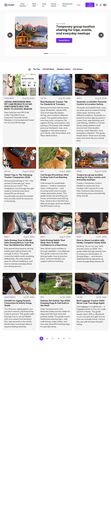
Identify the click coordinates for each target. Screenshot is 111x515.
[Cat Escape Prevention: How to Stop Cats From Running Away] (55, 158)
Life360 (79, 171)
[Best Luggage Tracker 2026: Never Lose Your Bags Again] (91, 283)
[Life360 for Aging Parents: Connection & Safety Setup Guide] (19, 283)
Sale (78, 5)
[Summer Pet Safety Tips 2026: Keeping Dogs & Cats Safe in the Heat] (55, 283)
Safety (79, 98)
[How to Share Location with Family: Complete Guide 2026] (91, 223)
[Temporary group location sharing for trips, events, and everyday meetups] (91, 158)
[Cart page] (96, 4)
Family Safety (53, 5)
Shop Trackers (22, 5)
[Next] (69, 338)
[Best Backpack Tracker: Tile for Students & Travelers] (55, 85)
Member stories (63, 69)
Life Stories (78, 69)
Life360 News (48, 69)
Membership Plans (67, 5)
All (29, 69)
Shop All (44, 5)
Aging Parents (9, 297)
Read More (64, 40)
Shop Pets (34, 5)
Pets (42, 171)
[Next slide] (101, 35)
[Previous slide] (10, 35)
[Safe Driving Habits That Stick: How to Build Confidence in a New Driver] (55, 223)
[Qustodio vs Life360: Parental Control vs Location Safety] (91, 85)
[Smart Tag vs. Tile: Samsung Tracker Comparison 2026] (19, 158)
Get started (89, 5)
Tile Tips (36, 69)
